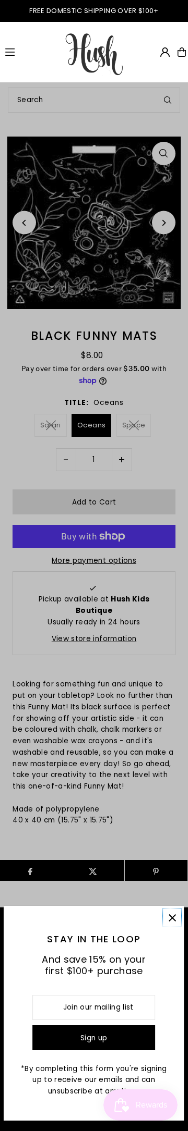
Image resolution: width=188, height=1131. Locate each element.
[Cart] (182, 52)
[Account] (165, 52)
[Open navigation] (29, 51)
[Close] (172, 917)
